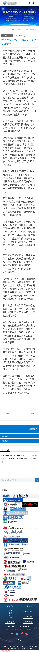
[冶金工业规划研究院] (12, 553)
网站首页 (18, 29)
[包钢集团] (22, 570)
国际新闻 (5, 441)
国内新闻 (25, 30)
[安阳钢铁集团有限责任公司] (14, 566)
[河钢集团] (23, 583)
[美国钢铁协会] (10, 521)
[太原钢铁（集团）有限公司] (20, 600)
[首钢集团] (12, 587)
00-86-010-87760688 (19, 626)
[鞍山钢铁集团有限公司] (12, 591)
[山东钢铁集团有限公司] (15, 574)
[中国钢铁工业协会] (11, 536)
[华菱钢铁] (10, 578)
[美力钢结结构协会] (5, 509)
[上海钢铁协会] (18, 509)
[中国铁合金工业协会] (15, 540)
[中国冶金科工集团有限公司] (12, 557)
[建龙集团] (27, 553)
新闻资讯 (33, 30)
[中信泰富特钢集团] (13, 549)
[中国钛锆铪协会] (13, 500)
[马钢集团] (25, 578)
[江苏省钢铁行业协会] (15, 513)
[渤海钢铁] (29, 562)
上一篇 (6, 413)
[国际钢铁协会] (12, 532)
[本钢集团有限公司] (9, 570)
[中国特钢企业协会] (13, 517)
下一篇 (32, 413)
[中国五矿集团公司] (12, 562)
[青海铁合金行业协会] (16, 545)
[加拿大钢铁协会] (30, 504)
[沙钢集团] (9, 583)
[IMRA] (11, 3)
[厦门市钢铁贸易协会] (11, 504)
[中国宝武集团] (11, 595)
